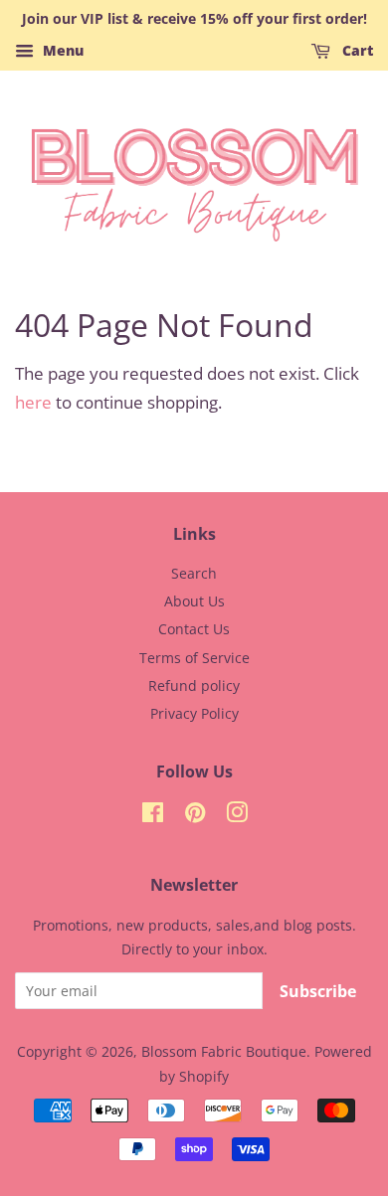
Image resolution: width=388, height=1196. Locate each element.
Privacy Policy (194, 713)
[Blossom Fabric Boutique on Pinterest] (195, 815)
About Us (194, 601)
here (33, 402)
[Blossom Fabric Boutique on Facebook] (152, 815)
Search (194, 573)
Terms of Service (194, 657)
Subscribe (318, 991)
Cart (355, 50)
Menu (61, 50)
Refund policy (194, 685)
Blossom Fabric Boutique (223, 1051)
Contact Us (194, 628)
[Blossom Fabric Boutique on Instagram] (237, 815)
